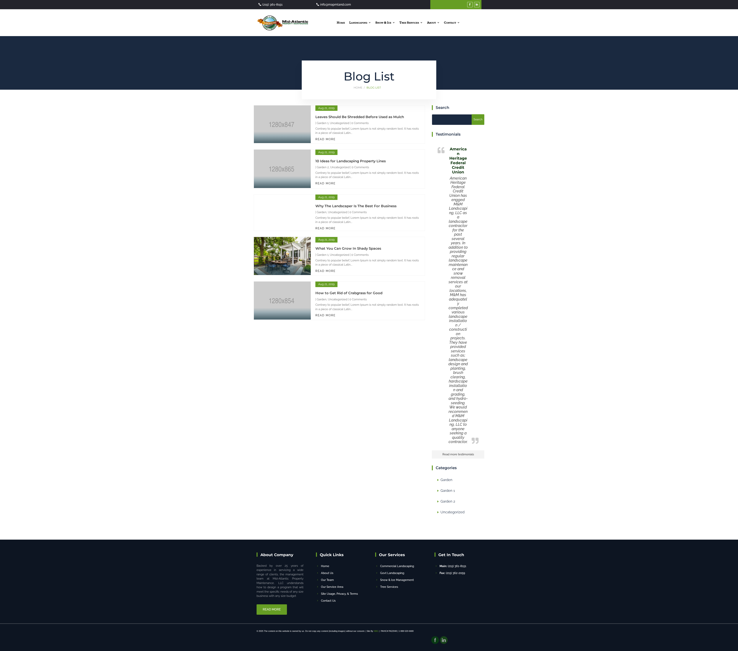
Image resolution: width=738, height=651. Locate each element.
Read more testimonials (458, 454)
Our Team (327, 580)
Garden (322, 212)
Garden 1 (322, 123)
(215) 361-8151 (272, 4)
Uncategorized (339, 123)
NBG (376, 631)
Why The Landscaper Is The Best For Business (355, 206)
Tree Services (409, 22)
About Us (327, 573)
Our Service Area (332, 587)
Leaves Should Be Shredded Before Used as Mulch (359, 117)
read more (325, 139)
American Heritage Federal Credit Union (458, 160)
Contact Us (328, 600)
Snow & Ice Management (397, 580)
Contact (450, 22)
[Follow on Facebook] (470, 4)
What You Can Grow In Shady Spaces (348, 248)
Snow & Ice (383, 22)
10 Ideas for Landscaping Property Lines (350, 161)
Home (341, 22)
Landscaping (358, 22)
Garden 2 (323, 167)
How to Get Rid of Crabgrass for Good (348, 293)
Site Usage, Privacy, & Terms (339, 594)
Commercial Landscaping (397, 566)
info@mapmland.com (335, 4)
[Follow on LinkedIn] (477, 4)
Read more (272, 609)
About (431, 22)
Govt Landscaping (392, 573)
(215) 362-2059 (452, 573)
